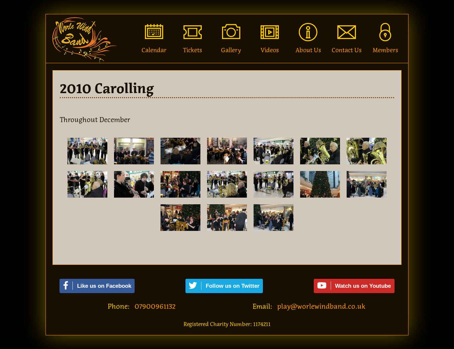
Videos (270, 50)
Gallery (231, 50)
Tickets (192, 50)
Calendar (154, 50)
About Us (308, 50)
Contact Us (347, 50)
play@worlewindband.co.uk (321, 306)
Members (385, 50)
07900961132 (155, 306)
